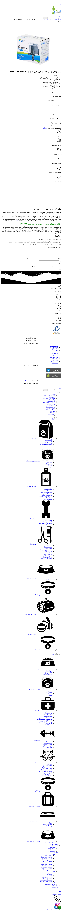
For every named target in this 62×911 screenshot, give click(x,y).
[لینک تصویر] (56, 335)
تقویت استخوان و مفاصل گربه (44, 719)
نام (60, 261)
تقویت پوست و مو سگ (46, 492)
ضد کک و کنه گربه (47, 772)
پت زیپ (16, 220)
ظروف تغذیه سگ (31, 578)
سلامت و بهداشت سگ (46, 858)
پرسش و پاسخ (54, 351)
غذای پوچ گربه (48, 690)
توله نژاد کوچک (48, 442)
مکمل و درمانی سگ (31, 486)
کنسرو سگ (49, 462)
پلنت (51, 875)
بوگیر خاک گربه (48, 826)
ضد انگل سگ (49, 497)
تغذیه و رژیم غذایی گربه (46, 865)
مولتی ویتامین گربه (47, 714)
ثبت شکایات (55, 353)
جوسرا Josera (52, 397)
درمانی (50, 445)
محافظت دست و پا (47, 551)
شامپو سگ (49, 545)
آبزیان (52, 19)
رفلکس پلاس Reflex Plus (49, 398)
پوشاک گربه (37, 790)
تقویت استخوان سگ (47, 495)
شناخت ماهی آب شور (46, 878)
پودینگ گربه (49, 693)
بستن (60, 388)
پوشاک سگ (37, 595)
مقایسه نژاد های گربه (47, 870)
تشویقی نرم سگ (48, 520)
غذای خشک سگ (54, 347)
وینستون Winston (51, 408)
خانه (60, 19)
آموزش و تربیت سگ (50, 579)
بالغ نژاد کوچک (48, 440)
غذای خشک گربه (54, 346)
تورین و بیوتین (49, 720)
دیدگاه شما (58, 258)
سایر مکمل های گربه (47, 724)
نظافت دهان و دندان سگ (46, 550)
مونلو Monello (51, 412)
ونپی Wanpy (52, 405)
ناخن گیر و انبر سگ (47, 557)
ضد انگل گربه (49, 723)
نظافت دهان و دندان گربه (46, 769)
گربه (54, 862)
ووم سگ (50, 466)
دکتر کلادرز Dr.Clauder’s (49, 402)
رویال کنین (26, 380)
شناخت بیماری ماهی (47, 877)
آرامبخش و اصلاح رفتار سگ (45, 496)
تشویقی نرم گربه (48, 743)
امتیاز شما (58, 247)
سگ (54, 854)
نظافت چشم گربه (47, 765)
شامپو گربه (49, 764)
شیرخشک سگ (48, 487)
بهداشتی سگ (33, 544)
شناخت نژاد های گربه (47, 868)
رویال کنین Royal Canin (49, 395)
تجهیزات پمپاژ (47, 19)
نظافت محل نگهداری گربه (45, 771)
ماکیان (53, 882)
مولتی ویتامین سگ (47, 489)
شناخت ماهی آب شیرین (46, 880)
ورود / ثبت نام (54, 887)
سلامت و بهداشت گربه (46, 867)
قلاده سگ (37, 649)
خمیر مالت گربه (48, 711)
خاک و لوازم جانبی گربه (34, 821)
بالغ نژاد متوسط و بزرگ (46, 441)
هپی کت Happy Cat (50, 407)
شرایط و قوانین (54, 348)
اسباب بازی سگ (32, 634)
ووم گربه (50, 695)
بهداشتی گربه (37, 762)
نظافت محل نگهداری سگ (46, 558)
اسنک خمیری (49, 741)
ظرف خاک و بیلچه (47, 824)
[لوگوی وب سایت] (56, 15)
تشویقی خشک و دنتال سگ (45, 521)
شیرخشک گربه (48, 713)
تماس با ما (55, 350)
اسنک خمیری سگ (47, 524)
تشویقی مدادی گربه (47, 745)
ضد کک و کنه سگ (47, 552)
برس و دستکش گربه (47, 775)
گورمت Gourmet (51, 404)
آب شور (50, 872)
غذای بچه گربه (48, 672)
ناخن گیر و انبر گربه (47, 774)
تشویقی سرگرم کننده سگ (45, 523)
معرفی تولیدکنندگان (50, 884)
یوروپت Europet (51, 414)
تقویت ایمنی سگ (48, 490)
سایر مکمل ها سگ (47, 499)
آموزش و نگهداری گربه (49, 842)
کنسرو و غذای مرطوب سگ (33, 461)
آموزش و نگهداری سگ (46, 855)
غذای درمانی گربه (47, 674)
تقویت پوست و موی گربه (46, 717)
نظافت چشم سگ (48, 547)
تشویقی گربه (37, 740)
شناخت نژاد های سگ (47, 860)
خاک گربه (50, 823)
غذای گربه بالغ (48, 671)
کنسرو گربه (49, 692)
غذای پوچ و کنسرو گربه (34, 689)
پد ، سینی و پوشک (48, 554)
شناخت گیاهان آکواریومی (46, 881)
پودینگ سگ (49, 465)
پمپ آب (42, 19)
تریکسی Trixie (51, 399)
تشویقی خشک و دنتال (47, 744)
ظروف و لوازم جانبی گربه (33, 841)
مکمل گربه (37, 710)
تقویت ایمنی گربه (48, 716)
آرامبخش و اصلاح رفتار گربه (45, 721)
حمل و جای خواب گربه (34, 806)
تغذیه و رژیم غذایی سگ (46, 857)
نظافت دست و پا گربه (46, 767)
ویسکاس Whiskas (50, 409)
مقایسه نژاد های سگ (47, 861)
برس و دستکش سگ (47, 555)
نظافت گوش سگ (47, 548)
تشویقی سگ (33, 518)
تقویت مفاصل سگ (47, 493)
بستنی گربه (49, 747)
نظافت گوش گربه (47, 768)
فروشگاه (56, 19)
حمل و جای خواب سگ (30, 614)
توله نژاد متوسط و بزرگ (46, 444)
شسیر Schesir (51, 411)
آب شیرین (49, 874)
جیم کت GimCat (51, 401)
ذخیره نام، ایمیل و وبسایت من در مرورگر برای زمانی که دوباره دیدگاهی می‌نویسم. (39, 266)
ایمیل (59, 263)
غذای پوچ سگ (49, 464)
